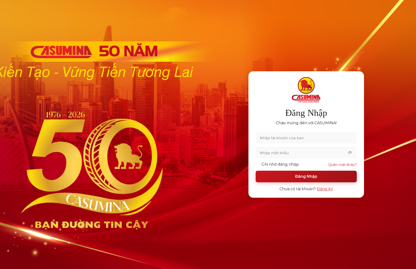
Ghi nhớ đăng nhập (280, 164)
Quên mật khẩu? (342, 165)
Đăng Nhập (306, 176)
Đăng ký (325, 189)
